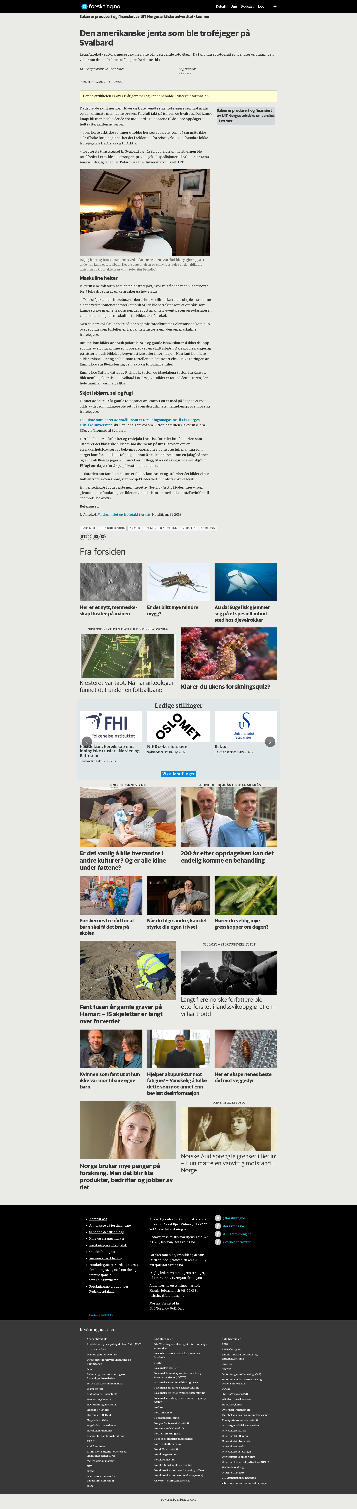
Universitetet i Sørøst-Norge (238, 1456)
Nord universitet (163, 1412)
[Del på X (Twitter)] (89, 537)
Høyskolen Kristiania (99, 1430)
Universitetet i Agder (234, 1430)
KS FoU (91, 1441)
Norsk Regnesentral (166, 1454)
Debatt (221, 6)
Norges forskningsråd (167, 1433)
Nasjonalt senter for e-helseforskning (177, 1387)
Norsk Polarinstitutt (166, 1449)
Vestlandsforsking (233, 1467)
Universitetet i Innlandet (236, 1441)
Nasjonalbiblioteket (166, 1367)
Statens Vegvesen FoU (235, 1393)
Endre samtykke (101, 1315)
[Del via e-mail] (102, 537)
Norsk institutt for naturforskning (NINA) (179, 1470)
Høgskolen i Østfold (99, 1414)
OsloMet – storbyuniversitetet (172, 1480)
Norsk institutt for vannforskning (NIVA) (178, 1475)
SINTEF (226, 1369)
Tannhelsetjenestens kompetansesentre (246, 1414)
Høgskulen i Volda (97, 1420)
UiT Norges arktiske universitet (240, 1425)
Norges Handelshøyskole (169, 1428)
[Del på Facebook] (83, 537)
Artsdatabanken (96, 1349)
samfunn (208, 528)
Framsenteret (95, 1388)
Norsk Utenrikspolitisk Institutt (173, 1464)
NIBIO (90, 1471)
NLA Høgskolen (163, 1338)
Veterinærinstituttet (233, 1472)
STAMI (226, 1388)
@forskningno (234, 1218)
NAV (89, 1466)
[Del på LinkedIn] (96, 537)
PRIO (225, 1344)
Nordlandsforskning (166, 1417)
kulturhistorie (112, 528)
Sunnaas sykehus (232, 1404)
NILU (90, 1485)
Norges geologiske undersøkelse (174, 1438)
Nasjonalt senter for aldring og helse (176, 1382)
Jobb (261, 6)
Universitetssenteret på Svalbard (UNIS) (245, 1461)
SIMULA (227, 1363)
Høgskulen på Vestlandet (102, 1425)
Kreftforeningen (96, 1446)
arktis (134, 528)
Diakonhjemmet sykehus (102, 1354)
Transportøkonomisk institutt (240, 1420)
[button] (87, 742)
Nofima (158, 1407)
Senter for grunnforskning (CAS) (241, 1374)
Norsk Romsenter (165, 1459)
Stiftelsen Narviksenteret (237, 1399)
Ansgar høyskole (97, 1338)
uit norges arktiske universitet (170, 528)
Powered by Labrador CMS (178, 1499)
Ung (234, 6)
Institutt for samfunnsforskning (106, 1435)
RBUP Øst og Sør (232, 1349)
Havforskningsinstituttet (102, 1404)
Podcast (247, 6)
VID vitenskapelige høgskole (239, 1477)
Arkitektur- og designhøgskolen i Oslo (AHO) (114, 1344)
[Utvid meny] (275, 6)
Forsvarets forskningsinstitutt (105, 1383)
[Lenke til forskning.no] (143, 4)
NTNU (158, 1362)
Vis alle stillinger (178, 774)
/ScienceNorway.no (237, 1242)
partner (88, 528)
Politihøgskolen (231, 1338)
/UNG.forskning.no (237, 1234)
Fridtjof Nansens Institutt (102, 1393)
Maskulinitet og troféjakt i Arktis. (124, 515)
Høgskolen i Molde (98, 1409)
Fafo (89, 1369)
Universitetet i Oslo (233, 1446)
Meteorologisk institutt (101, 1460)
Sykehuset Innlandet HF (236, 1409)
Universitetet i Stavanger (236, 1451)
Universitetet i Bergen (235, 1435)
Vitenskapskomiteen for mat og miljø (244, 1482)
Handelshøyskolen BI (99, 1399)
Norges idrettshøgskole (168, 1443)
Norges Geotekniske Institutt (171, 1423)
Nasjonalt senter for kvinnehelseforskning (179, 1392)
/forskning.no (233, 1226)
